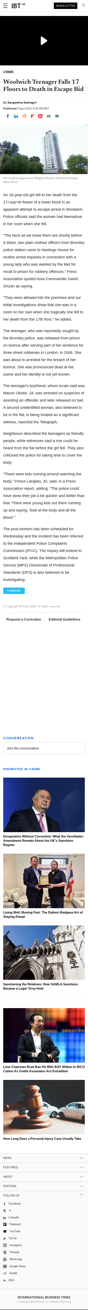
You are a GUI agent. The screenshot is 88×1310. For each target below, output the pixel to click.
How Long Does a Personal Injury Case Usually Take (42, 1138)
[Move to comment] (57, 116)
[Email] (49, 116)
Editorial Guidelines (64, 619)
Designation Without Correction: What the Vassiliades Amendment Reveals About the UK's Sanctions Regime (43, 840)
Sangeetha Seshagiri (22, 102)
